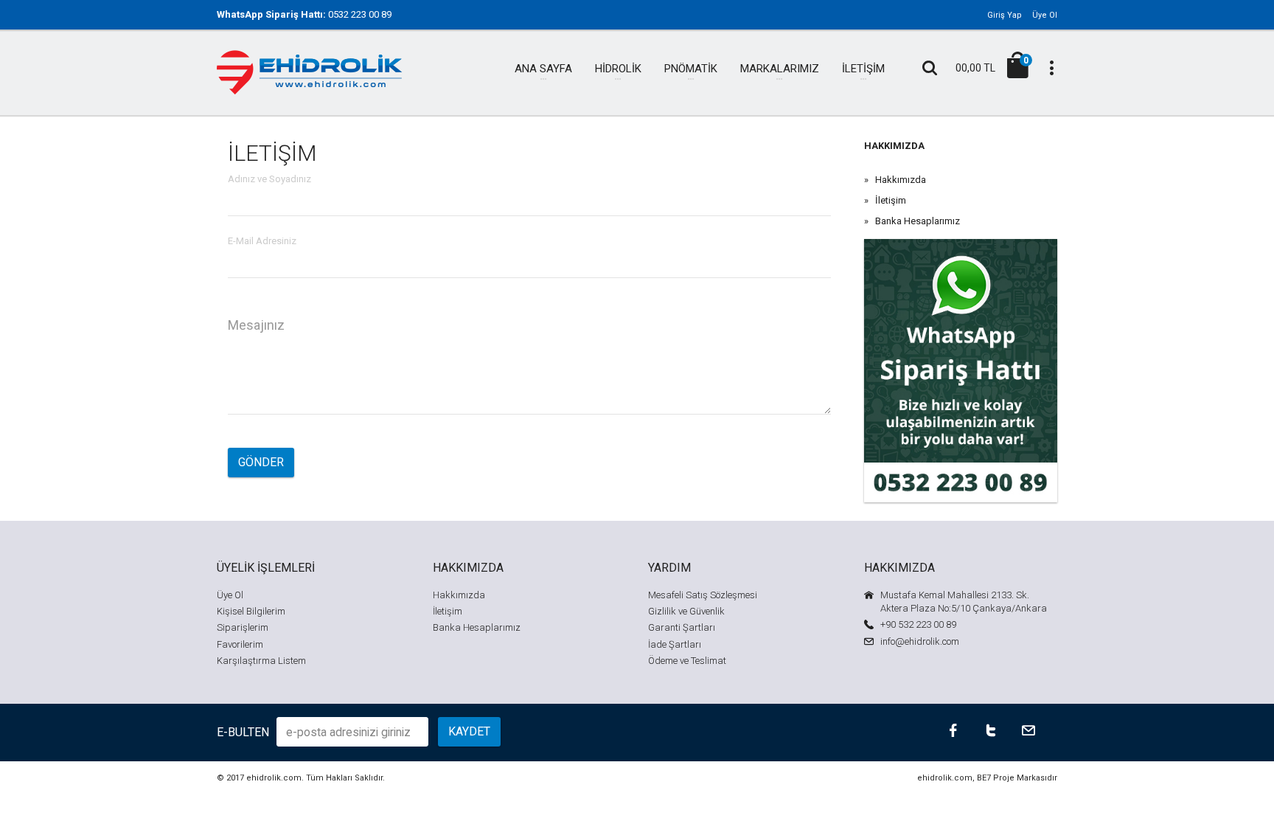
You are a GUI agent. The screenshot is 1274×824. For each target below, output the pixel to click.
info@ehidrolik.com (919, 641)
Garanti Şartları (681, 627)
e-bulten (243, 732)
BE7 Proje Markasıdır (1017, 778)
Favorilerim (240, 644)
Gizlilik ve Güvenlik (686, 611)
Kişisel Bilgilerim (251, 611)
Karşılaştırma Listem (261, 660)
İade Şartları (674, 644)
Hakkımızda (900, 179)
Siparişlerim (242, 627)
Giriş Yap (1004, 15)
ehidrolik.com (274, 778)
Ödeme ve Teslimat (687, 660)
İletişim (890, 200)
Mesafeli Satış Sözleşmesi (702, 594)
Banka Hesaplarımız (917, 220)
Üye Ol (1044, 15)
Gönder (261, 462)
